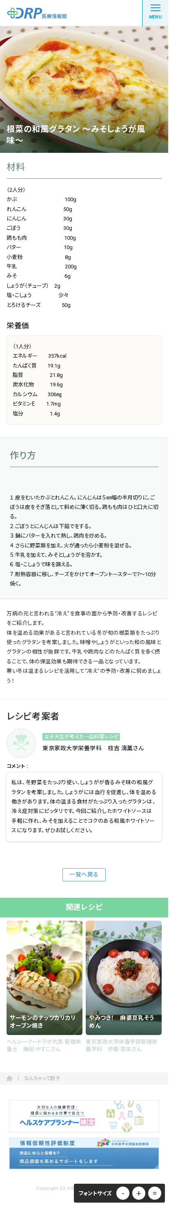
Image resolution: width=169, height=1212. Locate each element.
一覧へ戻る (84, 874)
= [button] (155, 1193)
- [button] (123, 1193)
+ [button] (138, 1193)
